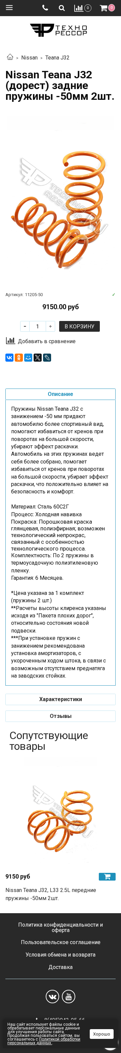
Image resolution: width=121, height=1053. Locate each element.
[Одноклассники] (19, 358)
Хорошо (101, 1034)
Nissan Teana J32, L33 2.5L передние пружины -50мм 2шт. (50, 894)
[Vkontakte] (52, 996)
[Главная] (10, 57)
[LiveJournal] (47, 358)
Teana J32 (57, 57)
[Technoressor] (60, 28)
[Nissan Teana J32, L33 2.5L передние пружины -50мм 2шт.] (60, 812)
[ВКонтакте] (9, 358)
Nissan (29, 57)
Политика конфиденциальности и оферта (60, 927)
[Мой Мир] (28, 358)
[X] (38, 358)
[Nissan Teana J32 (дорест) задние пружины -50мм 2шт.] (60, 197)
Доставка (60, 967)
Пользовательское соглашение (60, 942)
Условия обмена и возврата (60, 954)
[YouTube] (68, 996)
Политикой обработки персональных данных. (43, 1041)
